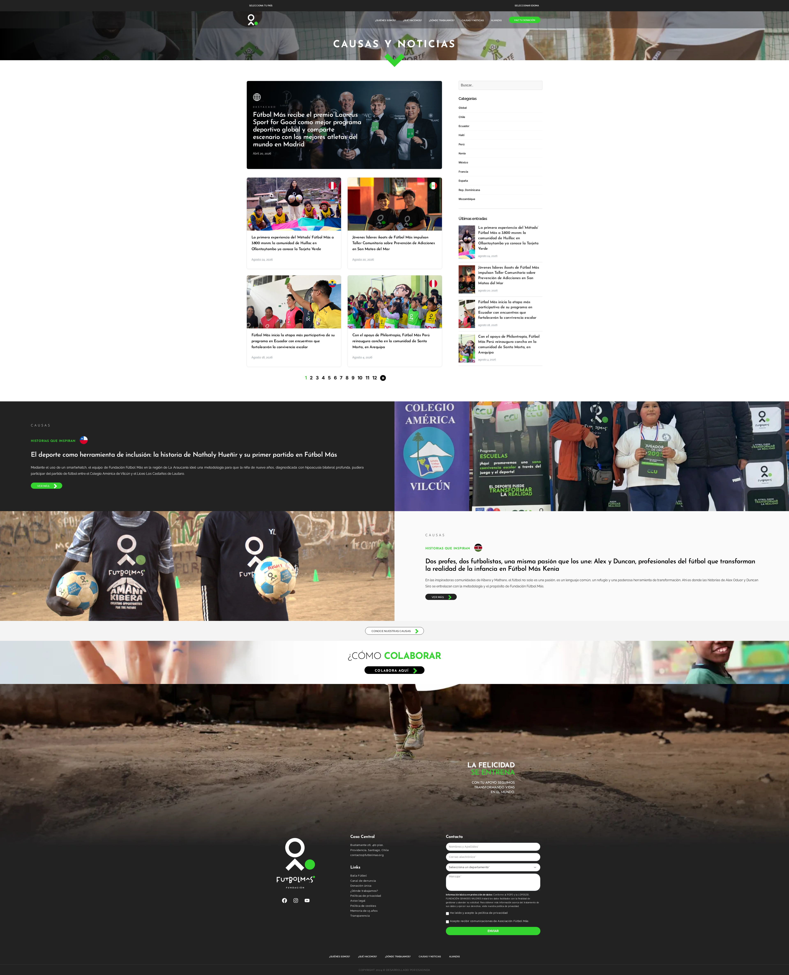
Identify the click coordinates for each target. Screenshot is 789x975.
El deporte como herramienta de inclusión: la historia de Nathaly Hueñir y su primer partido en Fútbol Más (184, 455)
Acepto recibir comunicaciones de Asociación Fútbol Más (489, 921)
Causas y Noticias (473, 20)
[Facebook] (284, 900)
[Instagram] (296, 900)
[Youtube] (307, 900)
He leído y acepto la (479, 912)
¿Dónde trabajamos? (441, 20)
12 (374, 377)
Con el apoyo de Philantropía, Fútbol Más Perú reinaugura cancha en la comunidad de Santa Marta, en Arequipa (390, 341)
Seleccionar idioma (527, 5)
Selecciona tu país (260, 5)
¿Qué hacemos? (412, 20)
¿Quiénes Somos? (385, 20)
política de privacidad (493, 912)
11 (367, 377)
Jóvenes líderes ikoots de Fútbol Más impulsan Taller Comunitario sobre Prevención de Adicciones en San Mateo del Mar (393, 243)
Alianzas (496, 20)
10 (360, 377)
